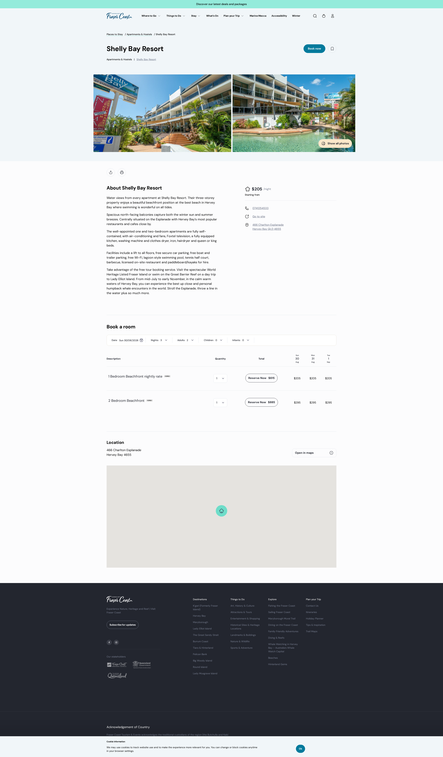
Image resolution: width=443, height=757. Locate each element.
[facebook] (109, 642)
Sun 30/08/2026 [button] (128, 340)
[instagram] (116, 642)
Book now (314, 48)
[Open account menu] (332, 16)
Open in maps (304, 453)
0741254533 (260, 208)
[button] (261, 378)
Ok (300, 748)
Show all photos (338, 143)
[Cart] (324, 16)
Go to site (258, 216)
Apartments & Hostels (139, 34)
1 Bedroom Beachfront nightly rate (135, 376)
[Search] (315, 16)
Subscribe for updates (123, 624)
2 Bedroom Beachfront (126, 400)
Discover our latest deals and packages (221, 4)
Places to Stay (115, 34)
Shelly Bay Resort (146, 59)
